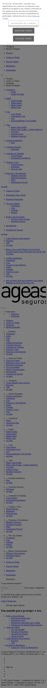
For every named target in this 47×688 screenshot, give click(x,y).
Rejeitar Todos (23, 31)
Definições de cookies (23, 23)
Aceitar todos (23, 39)
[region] (23, 22)
